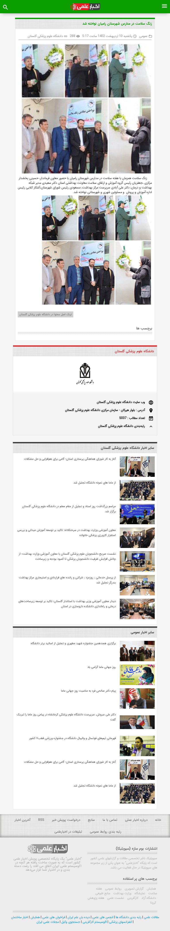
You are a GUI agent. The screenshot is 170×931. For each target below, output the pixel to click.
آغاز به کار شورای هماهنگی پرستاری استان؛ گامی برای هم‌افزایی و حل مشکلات (70, 459)
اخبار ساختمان (19, 917)
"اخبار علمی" (74, 858)
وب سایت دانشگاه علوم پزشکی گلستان (121, 402)
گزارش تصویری (134, 888)
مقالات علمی (151, 917)
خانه (158, 820)
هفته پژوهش (96, 898)
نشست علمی (115, 898)
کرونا (153, 902)
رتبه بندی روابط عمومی (105, 831)
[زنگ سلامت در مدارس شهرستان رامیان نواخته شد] (84, 109)
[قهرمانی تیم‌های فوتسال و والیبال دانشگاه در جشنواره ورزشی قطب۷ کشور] (137, 755)
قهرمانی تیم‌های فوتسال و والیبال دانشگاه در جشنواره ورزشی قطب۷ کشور (72, 738)
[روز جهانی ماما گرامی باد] (137, 684)
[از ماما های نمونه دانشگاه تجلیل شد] (137, 499)
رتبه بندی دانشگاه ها (128, 917)
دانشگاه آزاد (148, 898)
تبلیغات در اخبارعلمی (68, 831)
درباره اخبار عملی (136, 820)
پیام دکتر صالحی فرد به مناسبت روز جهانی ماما (88, 690)
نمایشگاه (139, 893)
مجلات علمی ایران (48, 921)
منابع (91, 820)
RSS (41, 820)
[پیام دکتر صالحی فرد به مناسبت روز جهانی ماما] (137, 707)
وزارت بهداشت (121, 893)
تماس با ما (109, 820)
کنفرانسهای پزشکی (120, 921)
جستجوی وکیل (70, 921)
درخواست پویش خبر (66, 820)
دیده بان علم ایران (78, 917)
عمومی (143, 36)
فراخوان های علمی (53, 917)
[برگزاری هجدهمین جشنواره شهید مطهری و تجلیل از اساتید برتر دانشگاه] (137, 660)
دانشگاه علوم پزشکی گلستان (45, 36)
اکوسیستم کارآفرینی (94, 921)
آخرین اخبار (23, 820)
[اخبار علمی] (85, 7)
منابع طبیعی (102, 893)
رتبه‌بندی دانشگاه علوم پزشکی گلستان (121, 426)
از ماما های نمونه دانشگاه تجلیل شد (94, 482)
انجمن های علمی (102, 917)
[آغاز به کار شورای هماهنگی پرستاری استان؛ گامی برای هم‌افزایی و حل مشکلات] (137, 475)
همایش (151, 888)
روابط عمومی (113, 888)
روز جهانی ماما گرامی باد (101, 667)
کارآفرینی (132, 898)
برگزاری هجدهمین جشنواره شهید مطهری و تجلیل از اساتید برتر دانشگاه (73, 643)
